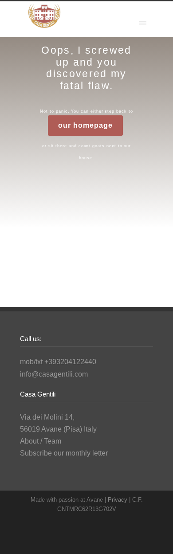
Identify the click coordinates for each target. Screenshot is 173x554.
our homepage (85, 125)
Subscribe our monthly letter (64, 453)
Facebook (75, 536)
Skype (93, 536)
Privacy (118, 499)
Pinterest (111, 536)
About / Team (40, 441)
